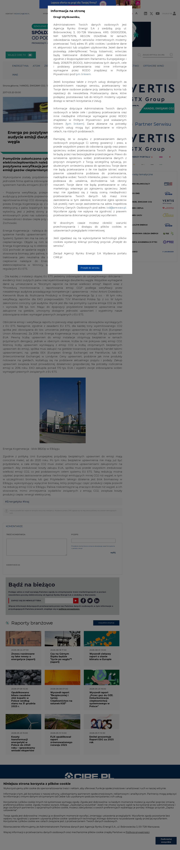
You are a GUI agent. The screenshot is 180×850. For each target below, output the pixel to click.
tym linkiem (74, 123)
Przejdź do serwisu (90, 268)
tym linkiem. (83, 74)
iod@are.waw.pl (116, 207)
